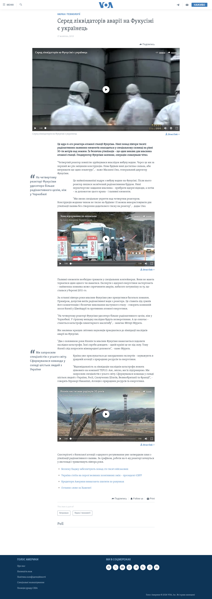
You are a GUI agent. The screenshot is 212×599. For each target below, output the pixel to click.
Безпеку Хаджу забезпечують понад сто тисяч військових (94, 469)
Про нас (21, 566)
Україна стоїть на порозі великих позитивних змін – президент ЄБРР (101, 475)
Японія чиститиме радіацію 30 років (82, 391)
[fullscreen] (177, 128)
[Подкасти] (149, 567)
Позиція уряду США (27, 588)
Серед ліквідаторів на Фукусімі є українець (61, 52)
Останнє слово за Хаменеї (76, 488)
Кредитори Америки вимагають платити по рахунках (92, 481)
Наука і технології (68, 14)
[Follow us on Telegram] (136, 567)
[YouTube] (187, 5)
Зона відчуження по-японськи (78, 216)
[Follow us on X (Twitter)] (115, 567)
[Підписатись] (156, 567)
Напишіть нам (24, 571)
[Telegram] (178, 5)
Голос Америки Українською (77, 220)
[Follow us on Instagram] (129, 567)
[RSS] (143, 567)
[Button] (147, 44)
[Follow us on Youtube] (122, 567)
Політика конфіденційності (31, 577)
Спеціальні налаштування (30, 582)
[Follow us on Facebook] (108, 567)
